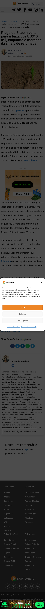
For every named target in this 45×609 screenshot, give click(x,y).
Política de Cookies (13, 327)
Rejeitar (22, 314)
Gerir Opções (22, 320)
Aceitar (22, 307)
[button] (41, 282)
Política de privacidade (28, 327)
